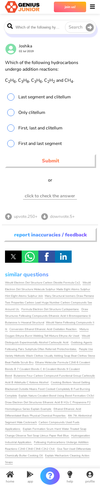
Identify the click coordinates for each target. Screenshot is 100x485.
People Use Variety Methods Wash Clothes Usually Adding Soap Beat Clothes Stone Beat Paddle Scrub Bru (50, 355)
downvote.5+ (62, 216)
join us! (70, 7)
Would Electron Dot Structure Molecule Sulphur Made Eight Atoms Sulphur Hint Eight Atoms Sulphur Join (48, 289)
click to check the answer (50, 196)
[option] (50, 97)
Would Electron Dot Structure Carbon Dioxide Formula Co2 (43, 283)
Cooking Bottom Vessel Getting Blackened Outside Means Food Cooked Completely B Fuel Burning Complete (47, 389)
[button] (13, 257)
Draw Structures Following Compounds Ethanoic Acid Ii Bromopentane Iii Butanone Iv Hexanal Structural (48, 316)
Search (75, 27)
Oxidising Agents (81, 342)
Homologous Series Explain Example (28, 409)
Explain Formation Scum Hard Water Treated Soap (54, 429)
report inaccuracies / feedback (50, 234)
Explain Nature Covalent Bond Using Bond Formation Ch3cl (56, 396)
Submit (50, 160)
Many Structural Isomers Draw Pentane (69, 296)
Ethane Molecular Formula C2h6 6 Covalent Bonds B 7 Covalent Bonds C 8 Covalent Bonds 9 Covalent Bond (47, 369)
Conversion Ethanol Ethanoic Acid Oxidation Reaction (43, 329)
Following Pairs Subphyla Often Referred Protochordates (41, 349)
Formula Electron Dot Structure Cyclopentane (50, 309)
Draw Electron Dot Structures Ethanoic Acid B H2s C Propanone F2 (48, 402)
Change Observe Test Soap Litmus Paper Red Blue (37, 436)
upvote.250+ (26, 216)
